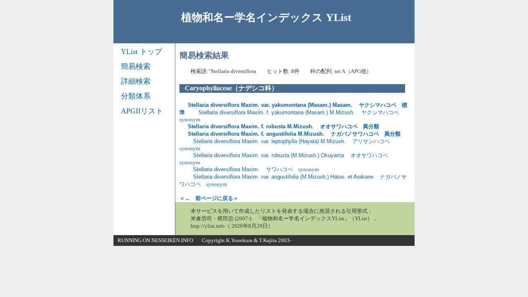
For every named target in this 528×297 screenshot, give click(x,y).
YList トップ (141, 51)
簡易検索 (136, 66)
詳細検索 (136, 81)
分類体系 (136, 96)
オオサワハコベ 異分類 (283, 126)
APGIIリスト (142, 111)
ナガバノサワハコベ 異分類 (294, 134)
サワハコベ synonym (256, 169)
